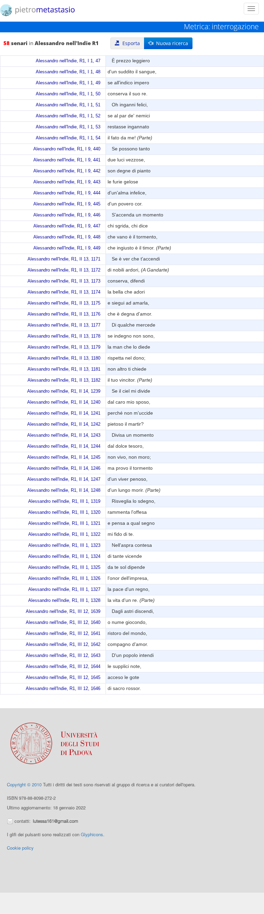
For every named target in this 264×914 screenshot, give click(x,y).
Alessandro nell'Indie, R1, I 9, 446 (66, 215)
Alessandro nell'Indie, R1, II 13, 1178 (64, 336)
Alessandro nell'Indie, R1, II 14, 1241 (63, 413)
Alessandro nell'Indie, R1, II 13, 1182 (64, 380)
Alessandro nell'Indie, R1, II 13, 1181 (64, 369)
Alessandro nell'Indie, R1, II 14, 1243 (63, 435)
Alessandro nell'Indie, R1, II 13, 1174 (64, 292)
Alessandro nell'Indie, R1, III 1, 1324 (64, 556)
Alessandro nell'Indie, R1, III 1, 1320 (64, 512)
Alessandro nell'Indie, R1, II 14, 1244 (63, 446)
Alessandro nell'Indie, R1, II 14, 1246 (63, 468)
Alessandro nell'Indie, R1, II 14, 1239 (63, 391)
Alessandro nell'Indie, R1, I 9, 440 (66, 149)
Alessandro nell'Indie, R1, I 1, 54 (68, 138)
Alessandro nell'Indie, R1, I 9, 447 (66, 226)
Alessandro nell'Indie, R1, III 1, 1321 (64, 523)
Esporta (130, 43)
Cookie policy (20, 847)
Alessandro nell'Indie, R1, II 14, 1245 (63, 457)
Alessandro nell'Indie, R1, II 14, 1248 (63, 490)
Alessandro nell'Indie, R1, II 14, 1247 (63, 479)
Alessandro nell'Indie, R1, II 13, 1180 (64, 358)
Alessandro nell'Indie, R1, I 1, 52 (68, 116)
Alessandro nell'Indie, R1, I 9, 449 (66, 248)
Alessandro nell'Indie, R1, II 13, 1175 (64, 303)
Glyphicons (92, 834)
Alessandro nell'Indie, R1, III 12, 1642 (63, 644)
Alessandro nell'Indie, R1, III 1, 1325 (64, 567)
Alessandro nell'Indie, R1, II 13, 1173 (64, 281)
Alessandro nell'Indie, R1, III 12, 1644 (63, 666)
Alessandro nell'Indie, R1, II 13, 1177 (64, 325)
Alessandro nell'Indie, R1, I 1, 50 (68, 94)
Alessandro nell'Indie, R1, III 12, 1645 (63, 677)
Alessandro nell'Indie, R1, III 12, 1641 (63, 633)
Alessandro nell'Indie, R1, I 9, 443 (66, 182)
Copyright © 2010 (24, 784)
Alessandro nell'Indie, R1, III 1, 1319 (64, 501)
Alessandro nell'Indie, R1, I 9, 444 (66, 193)
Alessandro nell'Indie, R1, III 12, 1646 (63, 688)
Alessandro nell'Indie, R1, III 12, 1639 (63, 611)
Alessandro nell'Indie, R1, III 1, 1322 (64, 534)
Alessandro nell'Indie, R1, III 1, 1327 (64, 589)
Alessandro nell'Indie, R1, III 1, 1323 (64, 545)
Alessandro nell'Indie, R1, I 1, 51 (68, 105)
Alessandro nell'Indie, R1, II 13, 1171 (64, 259)
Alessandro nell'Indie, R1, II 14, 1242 (63, 424)
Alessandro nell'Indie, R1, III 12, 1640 (63, 622)
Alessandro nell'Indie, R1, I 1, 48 (68, 72)
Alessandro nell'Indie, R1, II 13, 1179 (64, 347)
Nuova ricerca (170, 43)
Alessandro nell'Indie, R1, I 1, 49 (68, 83)
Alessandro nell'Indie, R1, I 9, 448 (66, 237)
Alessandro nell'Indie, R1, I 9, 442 (66, 171)
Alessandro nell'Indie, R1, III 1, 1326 (64, 578)
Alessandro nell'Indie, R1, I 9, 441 (66, 160)
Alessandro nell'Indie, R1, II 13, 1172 (64, 270)
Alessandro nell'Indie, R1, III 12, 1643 (63, 655)
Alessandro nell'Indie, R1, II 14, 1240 (63, 402)
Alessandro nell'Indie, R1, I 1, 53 (68, 127)
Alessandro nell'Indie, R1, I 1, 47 (68, 61)
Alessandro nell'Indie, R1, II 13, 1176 (64, 314)
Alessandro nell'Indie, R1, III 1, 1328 (64, 600)
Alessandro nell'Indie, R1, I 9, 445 (66, 204)
